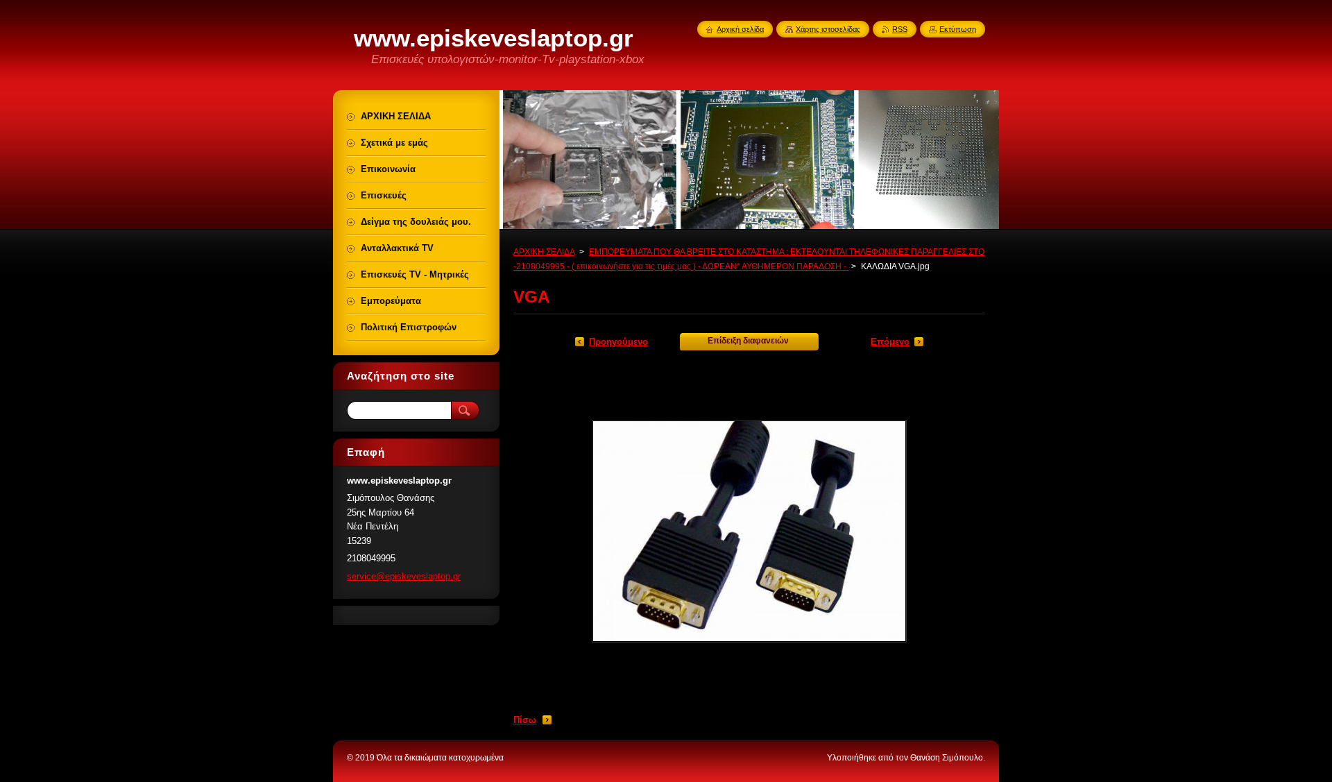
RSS (899, 29)
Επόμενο (890, 342)
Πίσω (524, 720)
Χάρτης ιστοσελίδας (828, 29)
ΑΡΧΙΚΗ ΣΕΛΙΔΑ (543, 252)
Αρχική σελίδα (740, 29)
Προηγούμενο (618, 342)
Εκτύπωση (957, 29)
